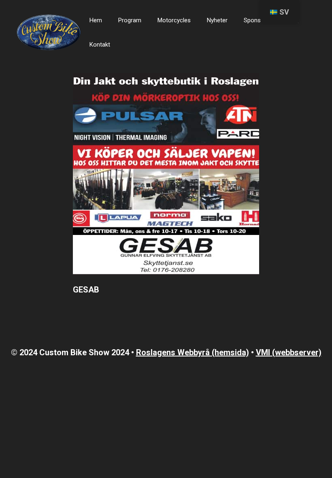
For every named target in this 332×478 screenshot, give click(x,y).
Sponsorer (258, 20)
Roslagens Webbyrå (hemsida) (192, 352)
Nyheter (217, 20)
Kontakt (99, 44)
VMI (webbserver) (288, 352)
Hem (95, 20)
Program (129, 20)
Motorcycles (174, 20)
